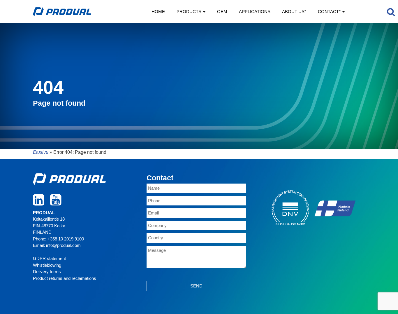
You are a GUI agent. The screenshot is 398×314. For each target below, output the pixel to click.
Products (189, 11)
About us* (294, 11)
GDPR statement (49, 258)
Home (158, 11)
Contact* (330, 11)
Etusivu (40, 152)
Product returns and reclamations (64, 278)
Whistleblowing (47, 265)
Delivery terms (47, 271)
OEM (222, 11)
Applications (254, 11)
